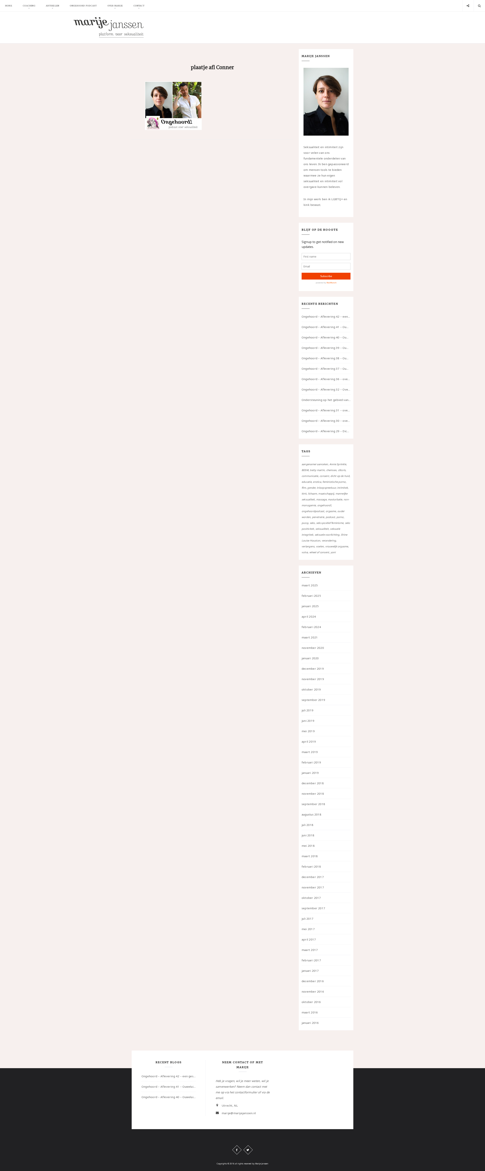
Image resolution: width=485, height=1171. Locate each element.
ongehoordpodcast (313, 511)
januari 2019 (310, 773)
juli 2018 (307, 825)
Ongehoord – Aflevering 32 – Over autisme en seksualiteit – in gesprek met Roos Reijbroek (326, 389)
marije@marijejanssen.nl (239, 1113)
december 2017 (313, 877)
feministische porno (334, 482)
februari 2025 (311, 596)
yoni (333, 552)
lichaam (312, 493)
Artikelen (52, 5)
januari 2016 (310, 1023)
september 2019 (313, 700)
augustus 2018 (311, 814)
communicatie (310, 476)
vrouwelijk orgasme (336, 546)
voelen (320, 546)
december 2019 (313, 668)
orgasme (331, 511)
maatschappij (326, 493)
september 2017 (313, 908)
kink (304, 493)
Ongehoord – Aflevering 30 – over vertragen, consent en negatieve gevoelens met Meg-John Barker (326, 421)
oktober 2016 (311, 1002)
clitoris (342, 470)
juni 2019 (308, 721)
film (304, 487)
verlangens (308, 546)
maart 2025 (310, 585)
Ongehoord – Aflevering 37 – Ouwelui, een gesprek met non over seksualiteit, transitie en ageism (326, 368)
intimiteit (342, 487)
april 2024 (309, 616)
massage (321, 499)
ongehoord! (324, 505)
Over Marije (115, 5)
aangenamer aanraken (315, 464)
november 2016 (313, 991)
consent (324, 476)
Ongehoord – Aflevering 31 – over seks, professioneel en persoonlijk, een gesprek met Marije (326, 410)
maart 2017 (310, 950)
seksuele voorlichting (327, 534)
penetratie (318, 517)
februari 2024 (311, 627)
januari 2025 (310, 606)
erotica (317, 482)
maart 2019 (310, 752)
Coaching (29, 5)
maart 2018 (310, 856)
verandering (329, 540)
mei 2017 (308, 929)
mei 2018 (308, 846)
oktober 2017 (311, 898)
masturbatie (335, 499)
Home (8, 5)
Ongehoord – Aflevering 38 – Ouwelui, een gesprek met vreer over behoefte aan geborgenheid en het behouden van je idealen (326, 358)
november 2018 (313, 793)
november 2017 (313, 887)
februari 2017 (311, 960)
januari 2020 (310, 658)
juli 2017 (307, 918)
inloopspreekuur (326, 487)
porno (340, 517)
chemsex (331, 470)
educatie (307, 482)
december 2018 (313, 783)
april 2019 (309, 741)
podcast (330, 517)
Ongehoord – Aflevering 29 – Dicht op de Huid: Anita (326, 431)
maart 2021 (310, 637)
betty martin (317, 470)
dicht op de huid (340, 476)
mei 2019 (308, 731)
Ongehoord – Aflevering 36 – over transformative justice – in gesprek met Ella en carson (326, 379)
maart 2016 (310, 1012)
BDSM (305, 470)
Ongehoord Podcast (83, 5)
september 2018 (313, 804)
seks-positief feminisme (329, 523)
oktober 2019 (311, 689)
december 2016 (313, 981)
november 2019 (313, 679)
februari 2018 (311, 866)
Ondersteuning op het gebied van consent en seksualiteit (326, 400)
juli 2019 (307, 710)
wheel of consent (319, 552)
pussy (305, 523)
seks (312, 523)
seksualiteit (322, 528)
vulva (305, 552)
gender (311, 487)
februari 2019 (311, 762)
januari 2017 (310, 971)
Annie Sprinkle (337, 464)
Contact (138, 5)
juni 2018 (308, 835)
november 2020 (313, 648)
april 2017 (309, 939)
